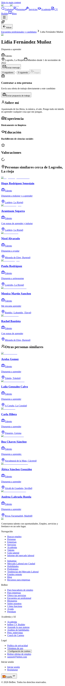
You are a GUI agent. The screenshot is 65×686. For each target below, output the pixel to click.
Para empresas (14, 592)
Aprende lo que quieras (18, 627)
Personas (21, 9)
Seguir (37, 72)
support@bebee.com (17, 657)
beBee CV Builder (16, 624)
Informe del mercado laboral (20, 555)
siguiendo (23, 72)
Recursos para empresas (18, 580)
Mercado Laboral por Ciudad (21, 563)
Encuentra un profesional (19, 598)
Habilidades (13, 566)
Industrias (11, 561)
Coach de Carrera (15, 635)
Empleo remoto (14, 574)
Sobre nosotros (14, 603)
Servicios (33, 9)
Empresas (11, 542)
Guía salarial (13, 553)
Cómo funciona (14, 606)
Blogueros (12, 601)
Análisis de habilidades (18, 630)
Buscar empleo (14, 536)
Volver (8, 27)
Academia (46, 9)
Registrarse (12, 669)
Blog (14, 13)
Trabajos (9, 9)
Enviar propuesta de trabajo (18, 96)
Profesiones (12, 569)
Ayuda (10, 609)
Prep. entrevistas (15, 632)
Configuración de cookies (19, 651)
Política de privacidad (17, 645)
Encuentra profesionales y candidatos (19, 32)
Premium (11, 611)
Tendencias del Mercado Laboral (23, 571)
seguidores (8, 72)
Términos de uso (15, 648)
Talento (10, 550)
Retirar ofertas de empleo (19, 654)
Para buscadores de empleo (20, 590)
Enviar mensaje (13, 67)
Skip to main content (11, 2)
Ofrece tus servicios (16, 595)
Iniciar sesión (13, 667)
